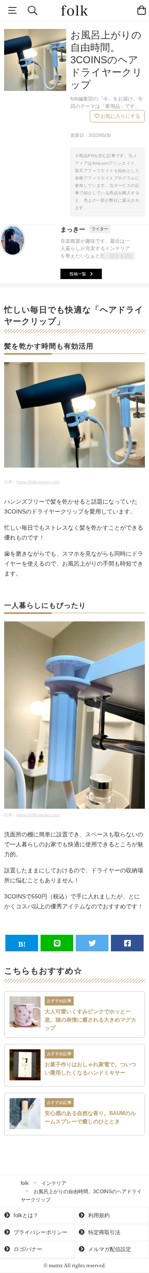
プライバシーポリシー (39, 1232)
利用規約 (98, 1215)
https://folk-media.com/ (38, 482)
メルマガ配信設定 (109, 1249)
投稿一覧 (78, 274)
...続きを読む (120, 256)
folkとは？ (25, 1215)
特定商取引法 (103, 1232)
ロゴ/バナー (27, 1249)
